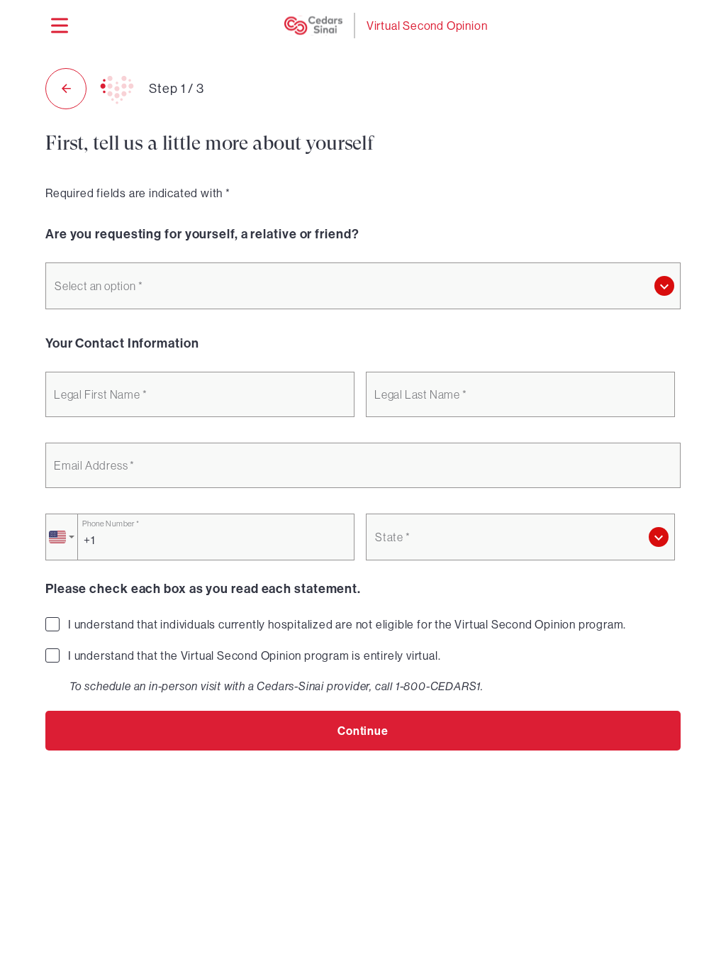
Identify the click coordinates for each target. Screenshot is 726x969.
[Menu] (59, 25)
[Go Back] (65, 88)
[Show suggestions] (664, 286)
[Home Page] (313, 25)
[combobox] (363, 286)
